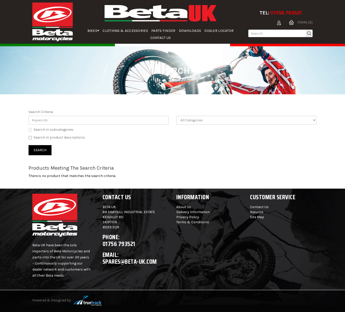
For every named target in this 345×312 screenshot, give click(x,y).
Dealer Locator (219, 31)
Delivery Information (193, 212)
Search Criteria (41, 112)
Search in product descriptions (59, 137)
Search (177, 81)
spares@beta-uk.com (130, 261)
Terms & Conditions (192, 222)
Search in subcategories (53, 129)
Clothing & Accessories (125, 31)
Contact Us (160, 38)
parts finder (163, 31)
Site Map (257, 217)
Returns (256, 212)
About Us (183, 207)
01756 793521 (286, 13)
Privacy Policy (187, 217)
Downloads (190, 31)
